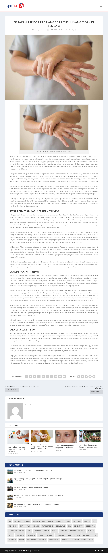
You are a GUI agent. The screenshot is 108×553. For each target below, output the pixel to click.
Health (61, 30)
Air (10, 521)
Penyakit (49, 535)
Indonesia (13, 526)
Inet (21, 526)
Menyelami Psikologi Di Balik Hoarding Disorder (31, 487)
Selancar (12, 540)
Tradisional (54, 540)
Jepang (36, 526)
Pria (69, 535)
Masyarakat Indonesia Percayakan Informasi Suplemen (16, 449)
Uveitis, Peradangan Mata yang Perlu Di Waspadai (65, 446)
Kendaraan (78, 526)
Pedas (40, 535)
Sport (21, 540)
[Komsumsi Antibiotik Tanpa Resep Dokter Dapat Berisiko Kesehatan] (42, 436)
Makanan (37, 531)
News (24, 498)
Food (24, 489)
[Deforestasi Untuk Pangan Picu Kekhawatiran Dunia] (10, 471)
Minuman (63, 531)
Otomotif (31, 535)
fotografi (77, 521)
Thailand (42, 540)
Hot (24, 472)
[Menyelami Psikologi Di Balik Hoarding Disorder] (10, 488)
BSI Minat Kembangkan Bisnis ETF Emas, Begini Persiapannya (36, 504)
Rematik (77, 535)
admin (45, 30)
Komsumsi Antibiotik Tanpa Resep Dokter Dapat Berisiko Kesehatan (42, 447)
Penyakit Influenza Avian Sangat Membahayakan (88, 446)
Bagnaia (17, 521)
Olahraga (20, 535)
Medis (54, 531)
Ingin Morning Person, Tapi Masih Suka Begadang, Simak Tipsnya (38, 479)
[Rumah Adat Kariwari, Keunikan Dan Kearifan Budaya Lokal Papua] (10, 497)
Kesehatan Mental (16, 531)
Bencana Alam (39, 521)
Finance (25, 506)
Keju (69, 526)
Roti (95, 535)
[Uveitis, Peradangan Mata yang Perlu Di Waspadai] (66, 436)
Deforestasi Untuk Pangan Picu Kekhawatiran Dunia (33, 470)
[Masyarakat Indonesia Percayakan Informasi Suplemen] (18, 437)
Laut (29, 531)
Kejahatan (60, 526)
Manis (46, 531)
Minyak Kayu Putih (77, 531)
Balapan (27, 521)
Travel (64, 540)
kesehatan (90, 526)
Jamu (28, 526)
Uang (91, 540)
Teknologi (31, 540)
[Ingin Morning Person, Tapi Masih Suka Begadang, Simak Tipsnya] (10, 480)
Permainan (60, 535)
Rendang (86, 535)
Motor (91, 531)
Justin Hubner (47, 526)
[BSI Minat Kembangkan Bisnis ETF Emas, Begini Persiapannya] (10, 505)
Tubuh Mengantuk (78, 540)
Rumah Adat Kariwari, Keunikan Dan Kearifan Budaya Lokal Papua (38, 496)
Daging (50, 521)
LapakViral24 (22, 551)
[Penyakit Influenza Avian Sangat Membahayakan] (89, 436)
